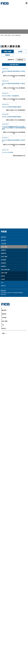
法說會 (3, 279)
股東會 (3, 276)
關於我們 (3, 237)
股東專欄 (3, 260)
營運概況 (3, 250)
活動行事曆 (4, 273)
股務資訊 (3, 266)
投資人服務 (4, 256)
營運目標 (3, 253)
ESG (2, 282)
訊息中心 (3, 286)
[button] (16, 35)
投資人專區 (4, 247)
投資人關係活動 (5, 269)
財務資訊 (3, 263)
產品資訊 (3, 240)
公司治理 (3, 243)
